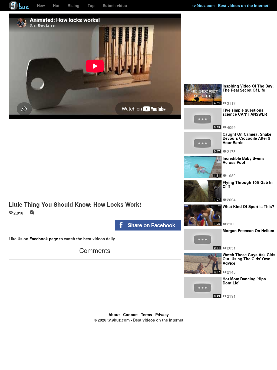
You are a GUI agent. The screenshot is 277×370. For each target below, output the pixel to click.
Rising (74, 5)
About (114, 314)
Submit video (115, 5)
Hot (56, 5)
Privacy (162, 314)
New (41, 5)
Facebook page (43, 238)
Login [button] (183, 5)
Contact (130, 314)
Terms (146, 314)
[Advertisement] (95, 158)
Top (91, 5)
